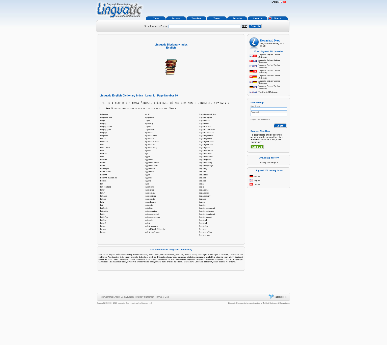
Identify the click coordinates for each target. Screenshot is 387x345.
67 (131, 109)
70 (138, 109)
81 (167, 109)
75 (152, 109)
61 (115, 109)
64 (123, 109)
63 (120, 109)
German (257, 176)
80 (165, 109)
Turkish (257, 184)
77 (157, 109)
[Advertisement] (207, 8)
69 (136, 109)
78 (159, 109)
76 (154, 109)
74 (149, 109)
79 (162, 109)
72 (144, 109)
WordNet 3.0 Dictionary (268, 92)
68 (133, 109)
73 (146, 109)
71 (141, 109)
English (257, 180)
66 (128, 109)
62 (118, 109)
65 (125, 109)
